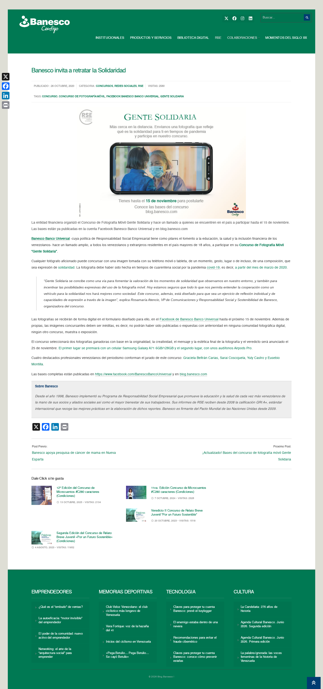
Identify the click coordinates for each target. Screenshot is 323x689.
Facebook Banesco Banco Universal (132, 96)
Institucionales (110, 38)
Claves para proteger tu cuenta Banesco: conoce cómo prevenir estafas (195, 657)
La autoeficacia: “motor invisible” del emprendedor (60, 620)
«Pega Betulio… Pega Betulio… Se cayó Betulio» (127, 655)
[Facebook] (234, 18)
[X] (226, 18)
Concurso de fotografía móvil (82, 96)
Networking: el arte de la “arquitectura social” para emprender (55, 653)
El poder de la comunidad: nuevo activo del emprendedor (61, 635)
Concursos (104, 86)
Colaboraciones (242, 38)
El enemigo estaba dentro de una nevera (195, 624)
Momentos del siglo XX (286, 38)
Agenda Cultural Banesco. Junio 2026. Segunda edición (262, 624)
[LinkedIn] (250, 18)
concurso (49, 96)
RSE (218, 38)
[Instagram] (242, 18)
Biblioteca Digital (193, 38)
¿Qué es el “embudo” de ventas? (61, 607)
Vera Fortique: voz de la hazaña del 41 (127, 628)
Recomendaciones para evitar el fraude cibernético (195, 639)
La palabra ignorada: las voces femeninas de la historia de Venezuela (261, 657)
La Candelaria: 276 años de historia (259, 609)
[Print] (5, 105)
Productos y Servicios (150, 38)
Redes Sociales (125, 86)
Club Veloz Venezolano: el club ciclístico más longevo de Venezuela (127, 611)
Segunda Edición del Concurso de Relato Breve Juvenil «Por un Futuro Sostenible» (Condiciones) (85, 537)
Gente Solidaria (172, 96)
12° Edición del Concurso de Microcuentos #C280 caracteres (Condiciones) (78, 492)
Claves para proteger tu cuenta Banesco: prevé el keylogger (194, 609)
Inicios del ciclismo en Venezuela (128, 641)
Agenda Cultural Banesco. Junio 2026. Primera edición (262, 639)
